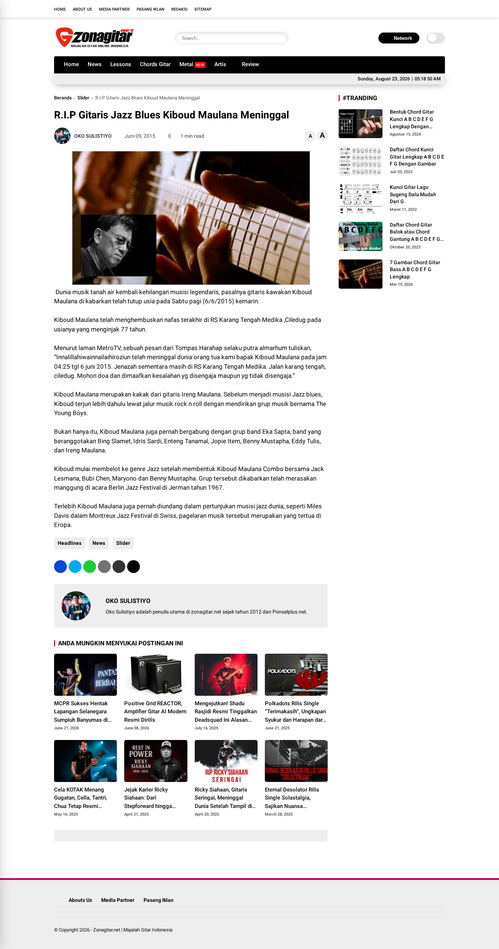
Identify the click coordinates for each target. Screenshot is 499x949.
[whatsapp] (89, 566)
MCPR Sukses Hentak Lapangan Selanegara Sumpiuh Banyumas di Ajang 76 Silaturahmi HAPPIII (81, 712)
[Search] (281, 38)
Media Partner (114, 9)
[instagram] (419, 8)
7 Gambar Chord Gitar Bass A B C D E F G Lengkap (415, 269)
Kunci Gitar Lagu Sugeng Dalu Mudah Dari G (413, 194)
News (95, 64)
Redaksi (179, 9)
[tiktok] (441, 8)
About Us (82, 9)
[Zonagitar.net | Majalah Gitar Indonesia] (95, 46)
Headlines (69, 543)
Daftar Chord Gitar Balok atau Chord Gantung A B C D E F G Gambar (415, 232)
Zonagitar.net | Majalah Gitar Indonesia (132, 930)
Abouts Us (80, 900)
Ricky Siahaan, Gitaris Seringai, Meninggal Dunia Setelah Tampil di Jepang (223, 798)
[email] (119, 566)
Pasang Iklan (150, 9)
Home (60, 9)
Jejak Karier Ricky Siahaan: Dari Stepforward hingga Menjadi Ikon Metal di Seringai (150, 798)
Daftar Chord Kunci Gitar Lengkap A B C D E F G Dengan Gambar (417, 157)
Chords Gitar (155, 64)
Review (250, 64)
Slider (83, 97)
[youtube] (430, 8)
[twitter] (408, 8)
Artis (220, 64)
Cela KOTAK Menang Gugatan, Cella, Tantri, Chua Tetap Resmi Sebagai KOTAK (80, 798)
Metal (191, 64)
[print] (104, 566)
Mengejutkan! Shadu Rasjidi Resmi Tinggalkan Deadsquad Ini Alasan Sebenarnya (226, 712)
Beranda (63, 97)
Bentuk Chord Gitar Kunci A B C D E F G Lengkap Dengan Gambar (412, 119)
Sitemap (203, 9)
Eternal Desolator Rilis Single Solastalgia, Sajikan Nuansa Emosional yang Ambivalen (292, 798)
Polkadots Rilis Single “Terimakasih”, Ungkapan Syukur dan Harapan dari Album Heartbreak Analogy (295, 712)
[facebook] (397, 8)
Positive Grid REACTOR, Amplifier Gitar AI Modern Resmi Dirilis (155, 711)
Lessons (120, 64)
